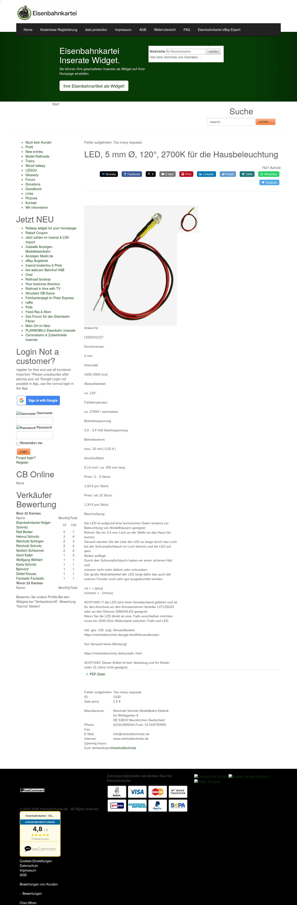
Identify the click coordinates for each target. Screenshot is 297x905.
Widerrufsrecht (165, 29)
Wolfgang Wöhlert (29, 559)
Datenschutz (29, 865)
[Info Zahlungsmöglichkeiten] (147, 798)
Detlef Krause (26, 573)
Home (28, 29)
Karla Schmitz (26, 564)
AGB (142, 29)
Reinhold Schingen (30, 541)
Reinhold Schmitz (29, 545)
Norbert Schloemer (30, 550)
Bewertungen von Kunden (39, 884)
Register (22, 462)
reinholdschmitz (124, 748)
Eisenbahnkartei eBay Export (219, 29)
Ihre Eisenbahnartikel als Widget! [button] (94, 86)
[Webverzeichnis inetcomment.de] (32, 789)
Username (44, 412)
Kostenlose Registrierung (58, 29)
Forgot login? (26, 457)
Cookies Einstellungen (36, 861)
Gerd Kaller (24, 555)
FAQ (187, 29)
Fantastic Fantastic (30, 578)
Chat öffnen (28, 902)
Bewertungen (32, 893)
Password (44, 427)
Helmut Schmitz (27, 536)
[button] (22, 67)
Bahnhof (22, 569)
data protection (96, 29)
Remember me (31, 442)
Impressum (123, 29)
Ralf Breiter (24, 531)
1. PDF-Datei (95, 674)
